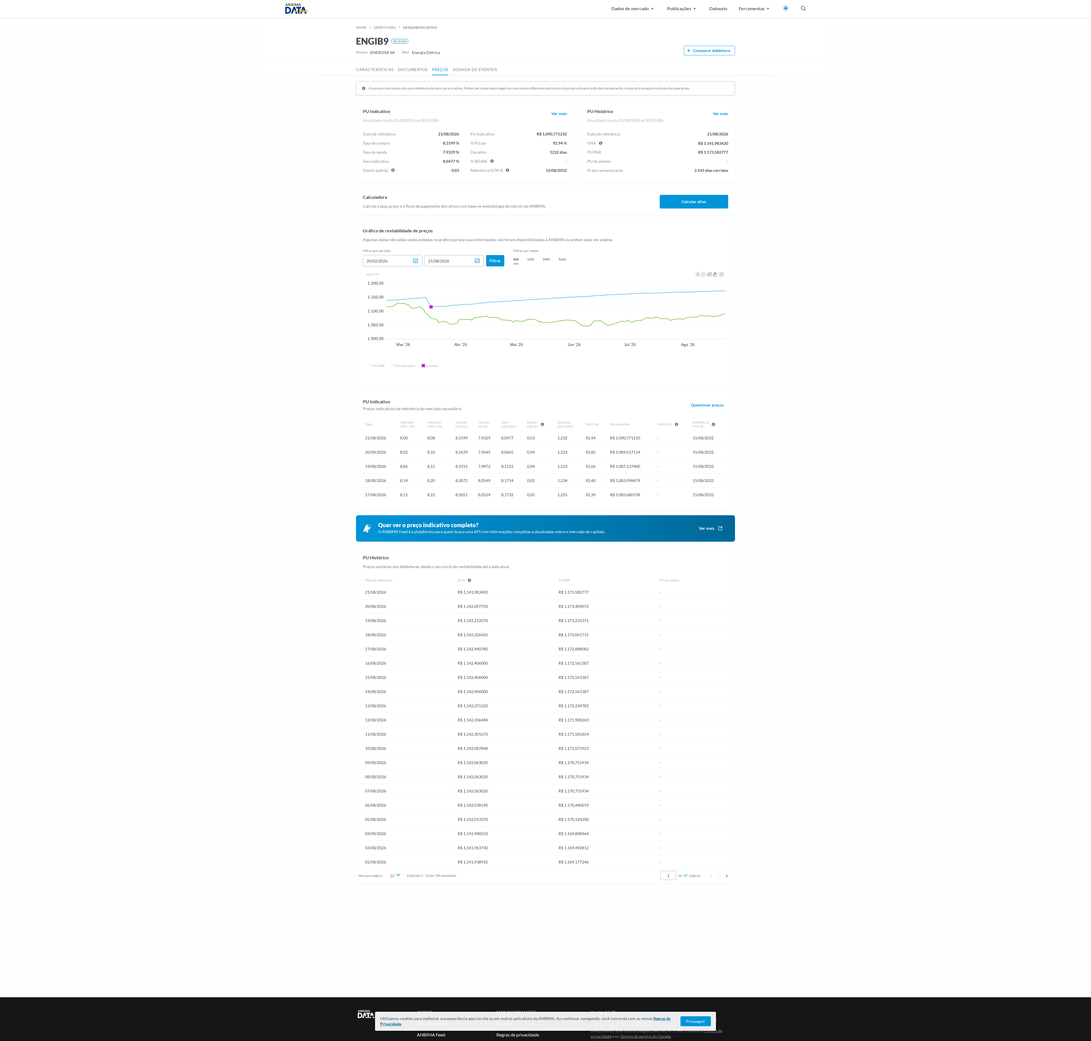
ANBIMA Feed (431, 1034)
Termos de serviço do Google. (645, 1036)
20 (392, 875)
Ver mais (559, 113)
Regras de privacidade (517, 1034)
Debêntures (385, 27)
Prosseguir (695, 1021)
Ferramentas (752, 8)
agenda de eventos (475, 69)
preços (440, 69)
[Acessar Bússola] (786, 8)
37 (686, 876)
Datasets (718, 8)
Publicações (679, 8)
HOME (361, 27)
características (374, 69)
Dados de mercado (630, 8)
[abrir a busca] (803, 9)
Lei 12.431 (399, 41)
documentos (413, 69)
